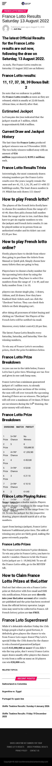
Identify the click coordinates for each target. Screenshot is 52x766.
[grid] (19, 473)
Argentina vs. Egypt (12, 691)
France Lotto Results (15, 746)
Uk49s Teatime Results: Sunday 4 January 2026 (25, 706)
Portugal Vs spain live (13, 699)
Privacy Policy (21, 750)
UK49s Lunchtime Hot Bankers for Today (26, 743)
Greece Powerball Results (37, 746)
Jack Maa (17, 29)
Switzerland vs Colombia (14, 684)
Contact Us (34, 750)
